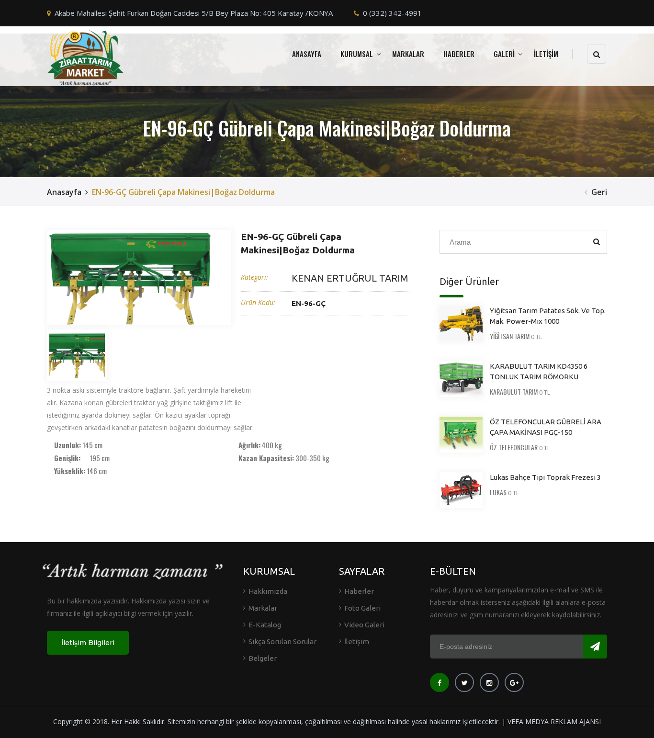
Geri (599, 192)
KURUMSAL (356, 53)
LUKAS (498, 492)
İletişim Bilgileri (87, 642)
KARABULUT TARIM (514, 391)
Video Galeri (364, 625)
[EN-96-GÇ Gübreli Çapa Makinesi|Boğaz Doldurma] (130, 277)
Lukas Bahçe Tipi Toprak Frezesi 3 (545, 477)
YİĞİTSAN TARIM (510, 336)
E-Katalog (264, 625)
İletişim (356, 641)
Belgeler (262, 658)
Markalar (262, 608)
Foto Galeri (362, 608)
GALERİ (504, 53)
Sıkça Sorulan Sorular (282, 641)
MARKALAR (408, 53)
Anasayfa (64, 192)
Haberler (359, 591)
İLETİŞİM (546, 53)
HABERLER (458, 53)
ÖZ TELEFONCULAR (514, 447)
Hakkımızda (267, 591)
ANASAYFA (306, 53)
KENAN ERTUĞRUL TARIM (350, 278)
